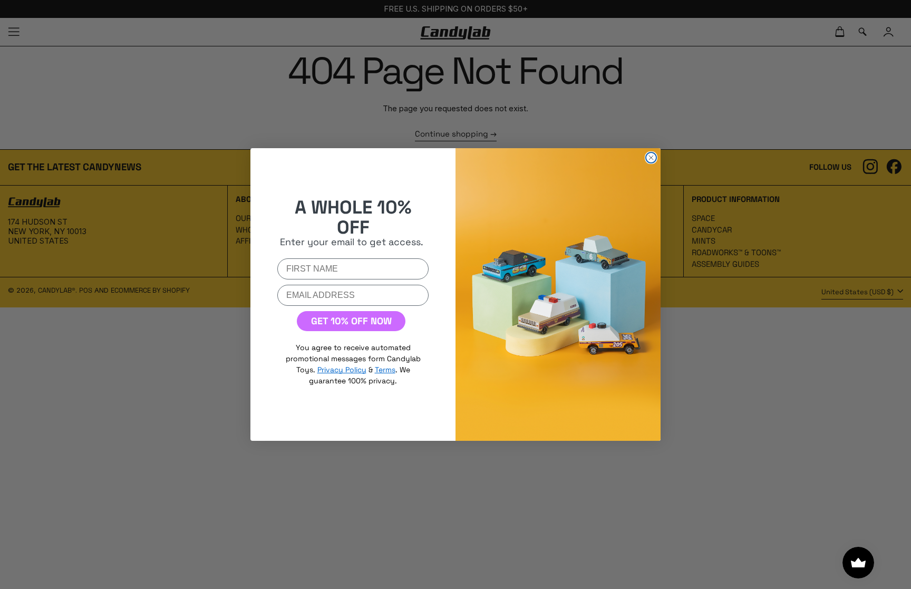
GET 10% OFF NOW (351, 321)
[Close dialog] (651, 157)
